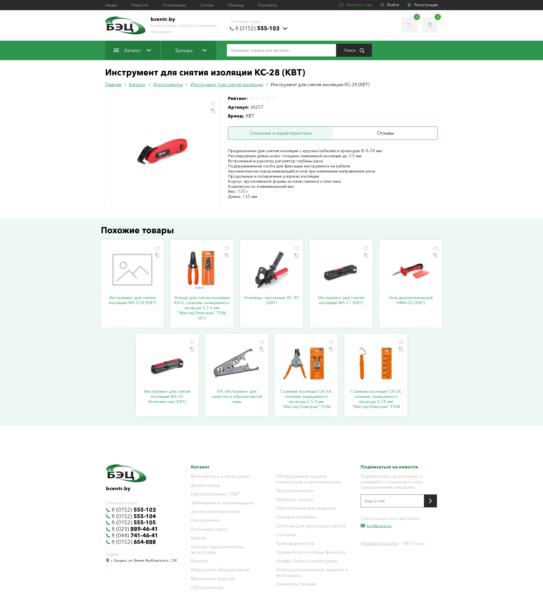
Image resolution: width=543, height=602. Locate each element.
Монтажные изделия (213, 578)
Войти (393, 5)
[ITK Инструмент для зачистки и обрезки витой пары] (237, 363)
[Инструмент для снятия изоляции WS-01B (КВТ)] (132, 269)
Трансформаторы (295, 543)
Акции (111, 5)
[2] (257, 98)
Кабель (198, 538)
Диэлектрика (205, 485)
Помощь (236, 5)
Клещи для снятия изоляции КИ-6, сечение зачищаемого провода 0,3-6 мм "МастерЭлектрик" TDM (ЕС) (202, 307)
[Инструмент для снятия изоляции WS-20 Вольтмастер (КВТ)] (167, 363)
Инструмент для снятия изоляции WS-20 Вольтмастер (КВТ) (167, 396)
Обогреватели (207, 587)
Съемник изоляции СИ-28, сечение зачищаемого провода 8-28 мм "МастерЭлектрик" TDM (376, 399)
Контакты (267, 5)
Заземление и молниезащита (222, 502)
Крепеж (199, 561)
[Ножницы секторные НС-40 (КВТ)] (271, 269)
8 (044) (135, 536)
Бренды (184, 50)
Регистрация (426, 5)
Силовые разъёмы (296, 517)
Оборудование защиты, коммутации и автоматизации (308, 479)
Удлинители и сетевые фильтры (310, 552)
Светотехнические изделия (305, 508)
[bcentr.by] (125, 25)
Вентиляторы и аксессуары (220, 476)
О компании (174, 5)
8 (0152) (257, 28)
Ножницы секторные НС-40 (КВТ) (271, 300)
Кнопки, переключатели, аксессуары (217, 549)
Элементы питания (296, 584)
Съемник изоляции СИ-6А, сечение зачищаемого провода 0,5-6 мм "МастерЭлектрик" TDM (306, 399)
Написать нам (359, 5)
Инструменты (205, 520)
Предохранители (294, 490)
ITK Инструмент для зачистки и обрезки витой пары (237, 396)
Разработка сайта (379, 543)
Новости (139, 5)
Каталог (132, 50)
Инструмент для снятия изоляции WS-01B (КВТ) (132, 300)
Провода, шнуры (294, 499)
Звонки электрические (216, 511)
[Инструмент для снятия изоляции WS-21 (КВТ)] (341, 269)
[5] (274, 98)
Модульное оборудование (220, 569)
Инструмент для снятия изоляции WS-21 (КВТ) (341, 300)
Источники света (209, 529)
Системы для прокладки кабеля (311, 526)
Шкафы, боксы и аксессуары (306, 561)
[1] (252, 98)
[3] (263, 98)
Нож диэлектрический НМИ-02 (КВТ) (411, 300)
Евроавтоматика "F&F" (216, 494)
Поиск (350, 50)
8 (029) (135, 529)
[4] (269, 98)
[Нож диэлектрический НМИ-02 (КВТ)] (411, 269)
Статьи (207, 5)
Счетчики (286, 534)
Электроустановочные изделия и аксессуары (312, 572)
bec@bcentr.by (379, 526)
